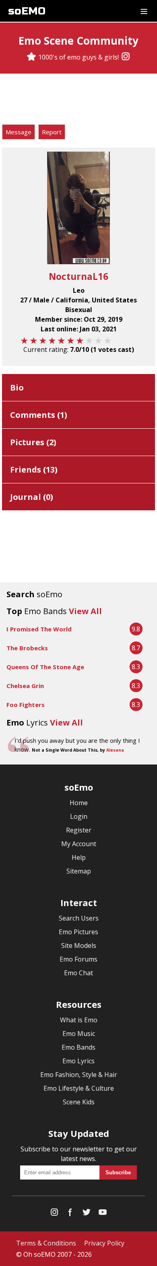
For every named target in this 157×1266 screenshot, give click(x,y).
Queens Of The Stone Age (45, 667)
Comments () (38, 414)
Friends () (34, 469)
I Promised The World (39, 629)
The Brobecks (27, 648)
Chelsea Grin (25, 686)
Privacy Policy (104, 1243)
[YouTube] (102, 1213)
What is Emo (78, 1019)
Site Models (78, 945)
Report (52, 132)
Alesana (115, 750)
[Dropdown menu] (144, 11)
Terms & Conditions (46, 1243)
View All (85, 611)
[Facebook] (70, 1213)
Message (18, 132)
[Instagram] (125, 57)
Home (79, 802)
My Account (78, 843)
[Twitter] (86, 1213)
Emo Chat (78, 972)
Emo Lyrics (78, 1060)
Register (78, 830)
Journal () (31, 496)
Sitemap (78, 871)
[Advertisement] (78, 100)
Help (79, 857)
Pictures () (33, 442)
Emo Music (78, 1033)
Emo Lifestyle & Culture (78, 1088)
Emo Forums (78, 959)
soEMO (26, 11)
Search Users (79, 918)
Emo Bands (78, 1047)
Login (78, 816)
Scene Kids (79, 1101)
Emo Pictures (78, 931)
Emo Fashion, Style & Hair (78, 1074)
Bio (17, 387)
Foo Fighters (25, 705)
